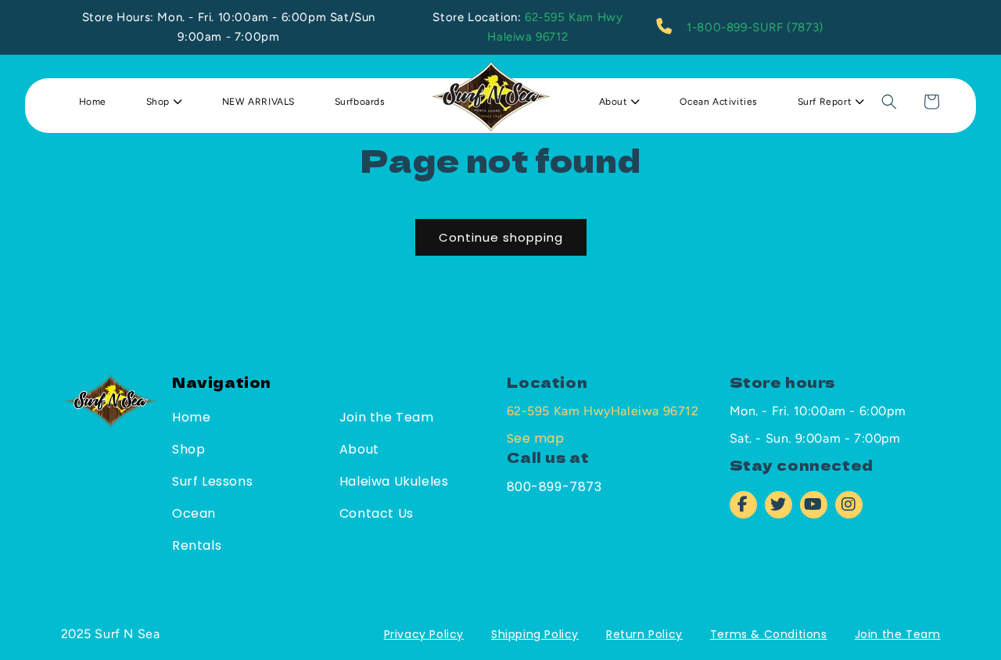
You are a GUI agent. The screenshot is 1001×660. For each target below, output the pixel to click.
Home (92, 101)
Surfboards (360, 101)
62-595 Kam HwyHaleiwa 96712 (603, 411)
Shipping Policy (535, 634)
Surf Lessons (212, 481)
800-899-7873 (554, 487)
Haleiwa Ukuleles (394, 481)
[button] (889, 101)
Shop (159, 101)
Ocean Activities (719, 101)
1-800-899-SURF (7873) (755, 27)
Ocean (194, 513)
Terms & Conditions (768, 634)
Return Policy (644, 634)
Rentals (196, 545)
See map (536, 438)
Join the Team (386, 417)
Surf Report (826, 101)
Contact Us (376, 513)
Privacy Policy (424, 634)
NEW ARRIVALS (258, 101)
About (615, 101)
